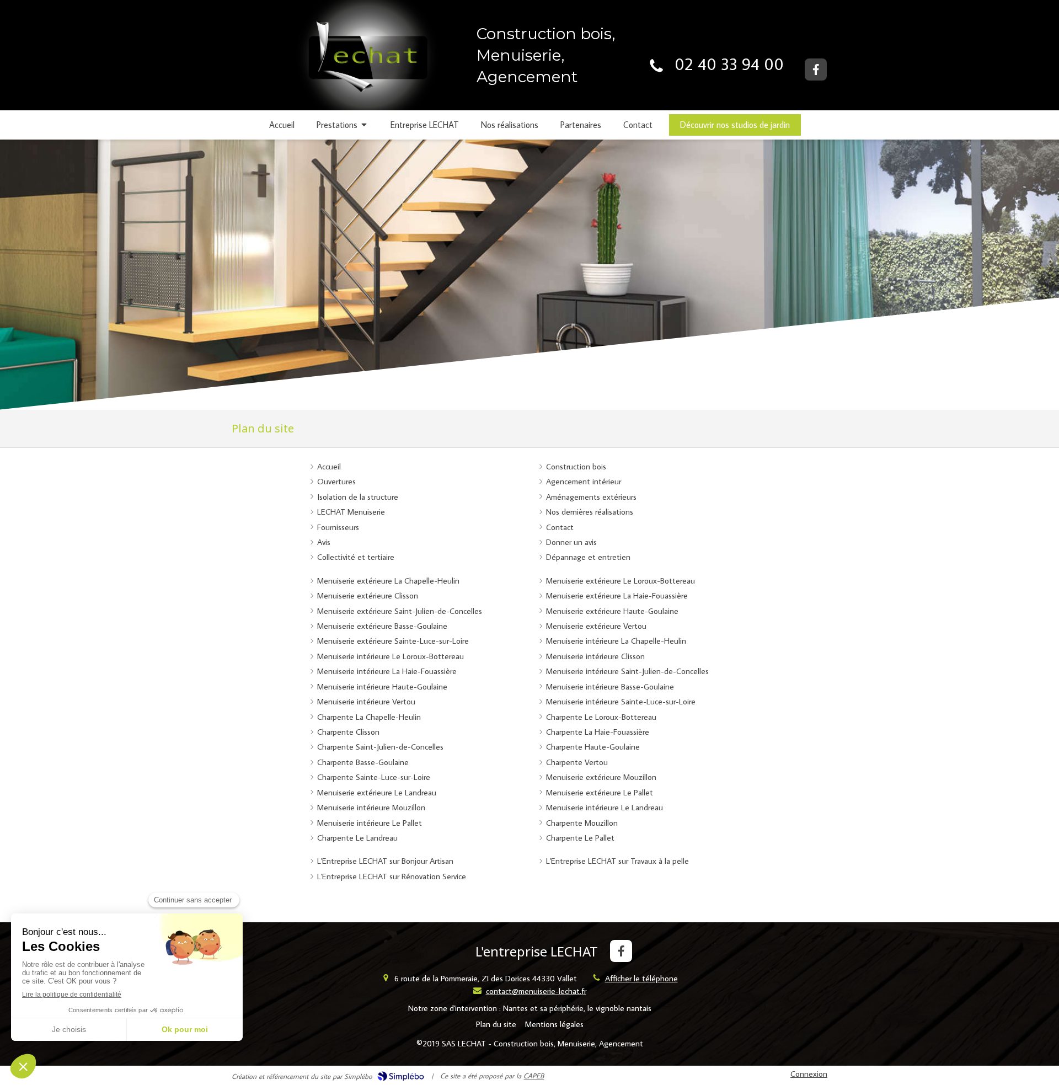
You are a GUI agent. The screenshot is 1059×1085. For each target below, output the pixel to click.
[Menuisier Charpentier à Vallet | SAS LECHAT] (364, 64)
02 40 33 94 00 (729, 63)
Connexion (808, 1073)
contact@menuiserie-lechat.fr (536, 991)
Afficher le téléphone (641, 978)
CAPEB (533, 1075)
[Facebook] (816, 69)
